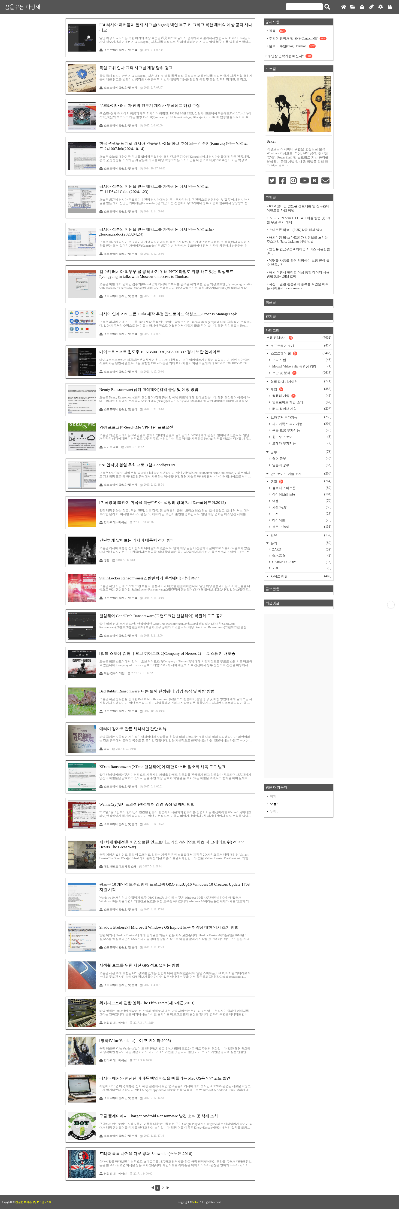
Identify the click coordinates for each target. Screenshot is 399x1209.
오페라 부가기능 (301, 443)
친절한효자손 (23, 1202)
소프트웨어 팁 (300, 353)
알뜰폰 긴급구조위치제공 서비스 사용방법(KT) (298, 251)
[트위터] (272, 181)
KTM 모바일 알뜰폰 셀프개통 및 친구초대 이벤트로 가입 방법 (298, 208)
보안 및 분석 (301, 373)
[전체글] (352, 7)
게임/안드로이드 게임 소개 (120, 866)
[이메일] (325, 181)
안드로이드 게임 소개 (301, 402)
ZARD (301, 549)
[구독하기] (390, 604)
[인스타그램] (293, 181)
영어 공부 (301, 458)
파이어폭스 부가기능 (301, 424)
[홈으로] (343, 7)
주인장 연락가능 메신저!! (289, 56)
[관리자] (380, 7)
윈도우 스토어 (301, 437)
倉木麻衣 (301, 555)
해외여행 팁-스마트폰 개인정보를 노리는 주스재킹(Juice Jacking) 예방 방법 (297, 239)
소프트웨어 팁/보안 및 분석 (120, 50)
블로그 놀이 (301, 527)
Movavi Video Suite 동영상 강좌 (301, 366)
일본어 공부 (301, 465)
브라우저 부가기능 (300, 417)
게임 (300, 389)
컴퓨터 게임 (301, 396)
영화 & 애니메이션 (115, 522)
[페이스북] (282, 181)
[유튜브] (304, 181)
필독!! (277, 31)
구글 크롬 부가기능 (301, 430)
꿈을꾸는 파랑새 (22, 6)
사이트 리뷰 (111, 447)
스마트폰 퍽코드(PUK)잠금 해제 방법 (296, 230)
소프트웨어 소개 (300, 346)
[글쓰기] (371, 7)
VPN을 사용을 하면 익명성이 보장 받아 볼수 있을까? (298, 262)
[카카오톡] (314, 181)
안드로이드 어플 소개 (300, 474)
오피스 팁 (301, 360)
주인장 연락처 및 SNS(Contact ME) (297, 38)
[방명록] (362, 7)
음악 (300, 543)
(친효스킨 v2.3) (42, 1202)
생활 (106, 560)
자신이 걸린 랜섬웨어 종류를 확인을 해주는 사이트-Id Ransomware (298, 286)
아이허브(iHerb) (301, 494)
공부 (300, 452)
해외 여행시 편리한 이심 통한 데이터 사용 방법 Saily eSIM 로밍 (298, 274)
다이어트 (301, 520)
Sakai (195, 1202)
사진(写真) (301, 507)
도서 (301, 514)
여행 (301, 501)
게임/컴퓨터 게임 (114, 673)
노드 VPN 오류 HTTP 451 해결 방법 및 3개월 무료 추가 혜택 (299, 220)
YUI (301, 568)
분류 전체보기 (298, 338)
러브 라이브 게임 (301, 408)
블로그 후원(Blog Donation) (291, 46)
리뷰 (106, 748)
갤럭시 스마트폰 (301, 488)
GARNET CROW (301, 562)
